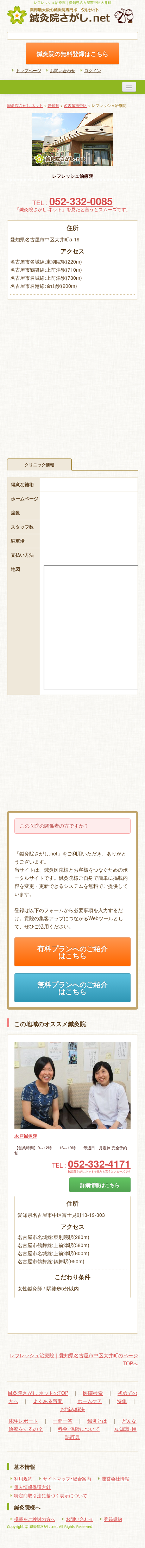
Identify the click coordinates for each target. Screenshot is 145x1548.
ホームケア (89, 1400)
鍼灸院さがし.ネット (25, 105)
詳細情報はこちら (100, 1184)
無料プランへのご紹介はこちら (72, 987)
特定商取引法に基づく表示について (50, 1495)
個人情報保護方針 (32, 1487)
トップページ (28, 70)
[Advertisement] (72, 375)
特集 (122, 1400)
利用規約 (23, 1479)
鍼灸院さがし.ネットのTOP (38, 1392)
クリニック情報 (39, 464)
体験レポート (23, 1420)
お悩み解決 (72, 1409)
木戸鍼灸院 (25, 1136)
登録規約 (113, 1519)
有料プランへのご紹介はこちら (72, 951)
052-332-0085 (81, 201)
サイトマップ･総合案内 (67, 1479)
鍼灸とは (97, 1420)
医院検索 (93, 1392)
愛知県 (53, 105)
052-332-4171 (99, 1163)
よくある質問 (48, 1400)
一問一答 (62, 1420)
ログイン (92, 70)
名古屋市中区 (75, 105)
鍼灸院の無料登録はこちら (72, 53)
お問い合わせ (62, 70)
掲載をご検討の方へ (34, 1519)
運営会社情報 (115, 1479)
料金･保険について (79, 1428)
